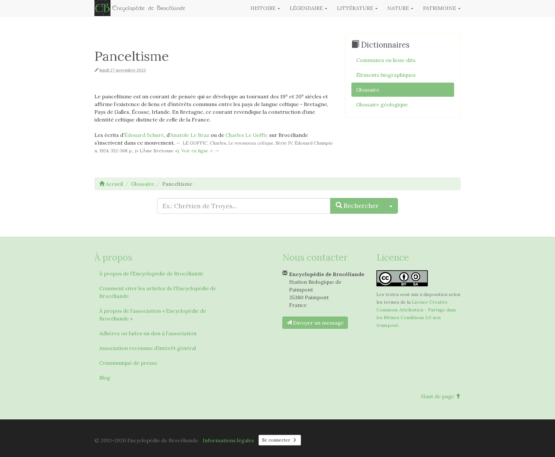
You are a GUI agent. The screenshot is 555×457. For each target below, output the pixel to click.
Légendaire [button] (307, 8)
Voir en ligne (194, 151)
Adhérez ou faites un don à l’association (148, 333)
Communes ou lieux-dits (386, 60)
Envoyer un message (318, 322)
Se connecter (277, 440)
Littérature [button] (355, 8)
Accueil (113, 184)
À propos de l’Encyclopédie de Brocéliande (151, 273)
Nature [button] (398, 8)
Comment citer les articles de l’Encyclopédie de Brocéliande (157, 292)
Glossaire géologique (382, 104)
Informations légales (228, 440)
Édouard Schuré (144, 135)
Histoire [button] (264, 8)
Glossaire (367, 89)
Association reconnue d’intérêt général (147, 348)
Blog (104, 377)
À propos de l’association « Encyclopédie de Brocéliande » (152, 315)
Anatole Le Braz (189, 135)
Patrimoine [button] (440, 8)
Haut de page (438, 396)
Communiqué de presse (128, 363)
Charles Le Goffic (246, 135)
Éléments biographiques (386, 75)
